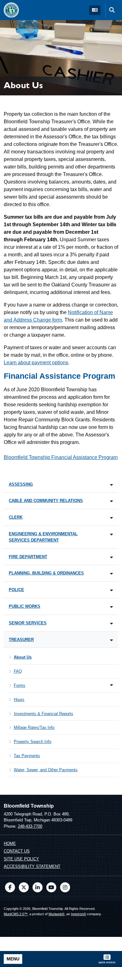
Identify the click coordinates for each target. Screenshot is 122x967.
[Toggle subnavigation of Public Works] (111, 607)
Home (10, 843)
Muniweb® (56, 914)
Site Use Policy (21, 859)
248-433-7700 (30, 826)
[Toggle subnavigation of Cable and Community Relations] (111, 501)
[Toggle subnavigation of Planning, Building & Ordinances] (111, 574)
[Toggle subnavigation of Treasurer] (111, 640)
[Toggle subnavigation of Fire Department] (111, 557)
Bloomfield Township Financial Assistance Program (61, 457)
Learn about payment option (35, 362)
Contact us (17, 851)
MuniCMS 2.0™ (16, 914)
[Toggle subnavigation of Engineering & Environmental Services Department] (111, 534)
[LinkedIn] (38, 887)
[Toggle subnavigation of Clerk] (111, 518)
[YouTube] (51, 887)
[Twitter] (24, 887)
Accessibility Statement (32, 866)
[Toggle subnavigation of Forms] (111, 685)
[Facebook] (10, 887)
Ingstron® (78, 914)
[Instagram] (65, 887)
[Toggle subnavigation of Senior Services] (111, 623)
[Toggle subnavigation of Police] (111, 590)
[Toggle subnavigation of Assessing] (111, 485)
